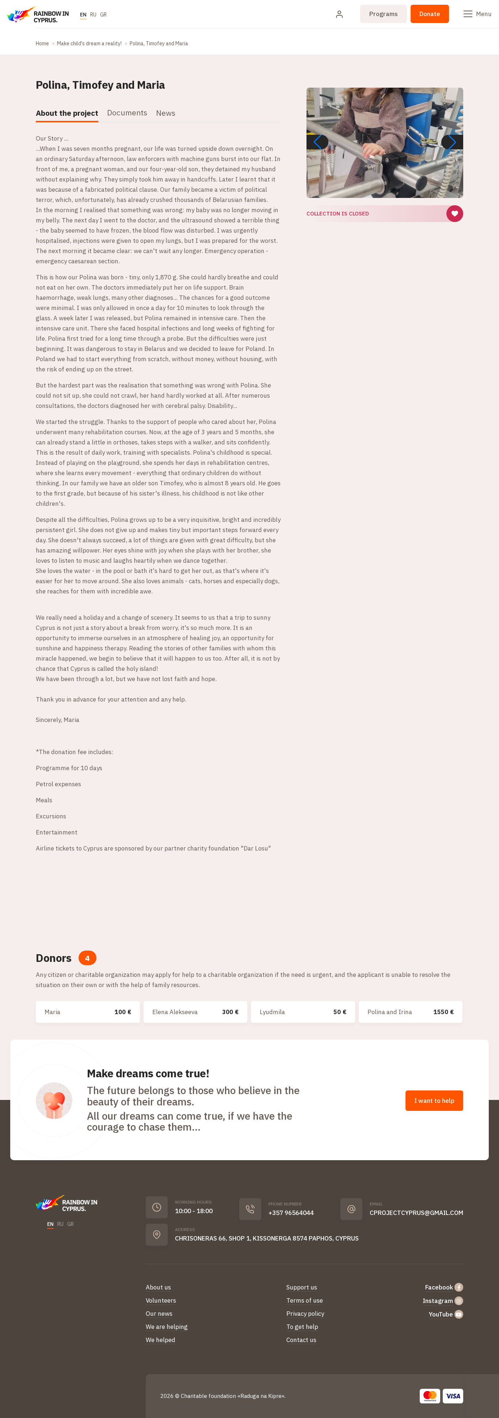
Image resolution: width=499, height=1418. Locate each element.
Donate (429, 14)
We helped (160, 1340)
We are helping (167, 1327)
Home (42, 43)
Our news (159, 1314)
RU (93, 14)
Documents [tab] (127, 112)
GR (103, 14)
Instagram (438, 1301)
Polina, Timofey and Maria (159, 43)
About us (158, 1287)
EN (83, 14)
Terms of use (304, 1300)
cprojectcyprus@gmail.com (416, 1213)
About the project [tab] (67, 113)
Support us (301, 1287)
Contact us (301, 1340)
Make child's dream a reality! (89, 43)
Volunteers (161, 1300)
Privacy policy (305, 1314)
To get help (302, 1327)
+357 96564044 (291, 1213)
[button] (452, 142)
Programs (383, 14)
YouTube (441, 1314)
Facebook (439, 1287)
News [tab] (165, 113)
